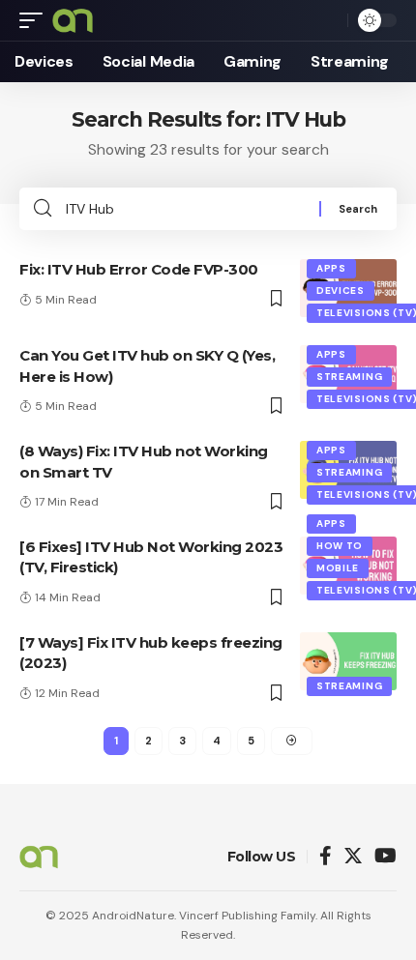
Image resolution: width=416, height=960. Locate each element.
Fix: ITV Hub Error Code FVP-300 (138, 269)
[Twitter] (353, 857)
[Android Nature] (72, 20)
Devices (340, 290)
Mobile (337, 568)
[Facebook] (325, 857)
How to (339, 545)
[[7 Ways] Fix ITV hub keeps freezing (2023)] (348, 661)
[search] (327, 20)
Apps (331, 268)
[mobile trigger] (35, 20)
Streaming (349, 376)
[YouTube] (385, 857)
